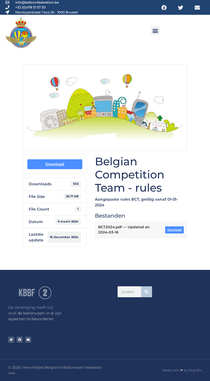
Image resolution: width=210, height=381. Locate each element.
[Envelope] (197, 7)
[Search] (146, 291)
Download (54, 164)
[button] (155, 30)
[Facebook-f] (163, 7)
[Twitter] (180, 7)
